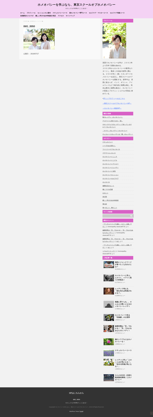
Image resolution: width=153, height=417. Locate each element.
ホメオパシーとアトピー (111, 164)
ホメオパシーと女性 (109, 171)
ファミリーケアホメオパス (111, 149)
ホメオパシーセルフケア (111, 178)
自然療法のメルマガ (26, 16)
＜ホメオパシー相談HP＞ (112, 108)
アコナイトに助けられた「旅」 (113, 121)
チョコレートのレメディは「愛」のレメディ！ (118, 134)
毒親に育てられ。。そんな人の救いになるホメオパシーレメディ (123, 304)
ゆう (117, 241)
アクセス (61, 16)
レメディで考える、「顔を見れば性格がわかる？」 (123, 291)
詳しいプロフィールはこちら (114, 98)
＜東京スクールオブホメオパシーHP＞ (117, 103)
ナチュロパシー (108, 142)
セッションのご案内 (44, 13)
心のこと (105, 193)
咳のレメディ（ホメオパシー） (113, 117)
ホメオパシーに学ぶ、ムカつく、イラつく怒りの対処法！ (123, 278)
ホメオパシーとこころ (110, 156)
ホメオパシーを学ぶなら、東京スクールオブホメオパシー (76, 4)
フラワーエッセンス (109, 153)
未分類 (105, 197)
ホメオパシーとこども (110, 160)
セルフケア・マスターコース (98, 13)
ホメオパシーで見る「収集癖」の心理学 (122, 316)
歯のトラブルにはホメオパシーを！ (123, 340)
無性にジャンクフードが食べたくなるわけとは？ (123, 264)
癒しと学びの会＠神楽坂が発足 (45, 16)
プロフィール (31, 13)
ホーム (22, 13)
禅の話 (105, 204)
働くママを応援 (108, 189)
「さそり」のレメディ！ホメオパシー (115, 130)
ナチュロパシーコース (60, 13)
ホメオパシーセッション (111, 175)
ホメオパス (106, 182)
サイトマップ (70, 16)
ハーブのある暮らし (109, 146)
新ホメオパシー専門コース (78, 13)
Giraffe (81, 411)
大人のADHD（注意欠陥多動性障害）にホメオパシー (123, 377)
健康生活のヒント (108, 186)
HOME (25, 21)
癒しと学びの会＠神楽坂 (111, 200)
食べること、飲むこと (110, 207)
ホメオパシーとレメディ (111, 167)
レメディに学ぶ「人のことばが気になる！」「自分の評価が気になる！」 (123, 363)
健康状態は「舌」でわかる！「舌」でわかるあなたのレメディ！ (123, 328)
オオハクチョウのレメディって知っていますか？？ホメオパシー (117, 126)
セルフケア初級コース (117, 13)
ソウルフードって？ (109, 251)
